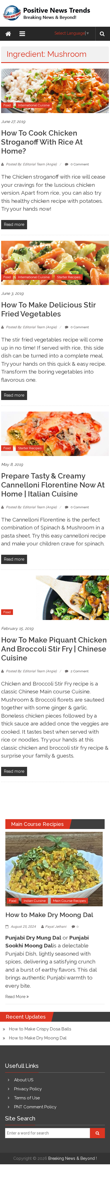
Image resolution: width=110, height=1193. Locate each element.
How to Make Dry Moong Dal (49, 914)
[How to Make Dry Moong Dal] (54, 868)
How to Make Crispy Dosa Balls (40, 1029)
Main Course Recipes (69, 901)
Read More (16, 996)
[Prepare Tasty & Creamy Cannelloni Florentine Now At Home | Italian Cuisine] (55, 433)
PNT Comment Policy (35, 1106)
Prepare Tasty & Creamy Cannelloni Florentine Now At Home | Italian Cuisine (53, 485)
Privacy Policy (28, 1088)
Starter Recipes (68, 277)
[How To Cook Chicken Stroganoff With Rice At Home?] (55, 90)
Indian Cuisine (35, 901)
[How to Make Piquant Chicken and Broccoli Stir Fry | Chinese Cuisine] (55, 597)
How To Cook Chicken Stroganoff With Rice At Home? (42, 142)
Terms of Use (27, 1097)
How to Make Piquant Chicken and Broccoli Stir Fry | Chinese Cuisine (54, 649)
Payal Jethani (55, 927)
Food (7, 105)
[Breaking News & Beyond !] (8, 34)
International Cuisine (34, 105)
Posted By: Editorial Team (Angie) (31, 164)
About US (23, 1079)
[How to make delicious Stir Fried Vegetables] (55, 262)
